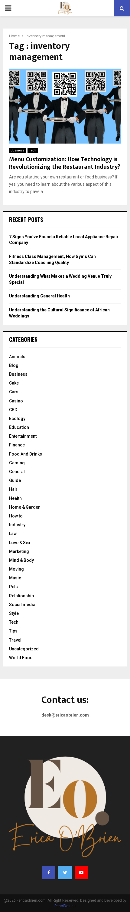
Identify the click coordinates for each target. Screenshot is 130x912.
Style (14, 613)
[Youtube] (81, 872)
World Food (21, 657)
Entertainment (23, 436)
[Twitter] (65, 872)
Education (19, 427)
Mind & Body (21, 560)
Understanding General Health (39, 295)
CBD (13, 409)
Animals (17, 356)
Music (15, 577)
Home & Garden (25, 507)
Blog (13, 365)
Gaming (17, 462)
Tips (13, 631)
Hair (13, 489)
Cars (13, 391)
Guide (15, 480)
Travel (15, 640)
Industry (17, 524)
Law (13, 533)
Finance (17, 444)
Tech (32, 150)
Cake (14, 383)
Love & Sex (19, 542)
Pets (13, 586)
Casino (16, 400)
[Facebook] (48, 872)
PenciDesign (65, 906)
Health (15, 498)
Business (17, 150)
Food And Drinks (25, 454)
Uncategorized (24, 648)
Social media (22, 604)
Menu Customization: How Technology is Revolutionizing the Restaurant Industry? (64, 163)
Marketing (19, 551)
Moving (16, 569)
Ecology (17, 418)
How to (16, 516)
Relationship (21, 595)
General (17, 471)
